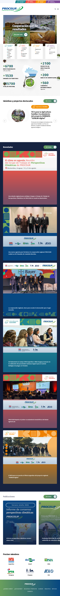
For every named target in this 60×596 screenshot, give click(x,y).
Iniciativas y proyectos (30, 589)
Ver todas (48, 147)
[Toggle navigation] (58, 9)
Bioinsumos (9, 49)
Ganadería (24, 47)
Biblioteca (48, 589)
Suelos (23, 56)
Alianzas (40, 589)
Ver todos (48, 101)
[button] (5, 121)
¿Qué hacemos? (18, 589)
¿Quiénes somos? (8, 589)
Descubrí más (18, 39)
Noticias (54, 589)
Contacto (30, 591)
